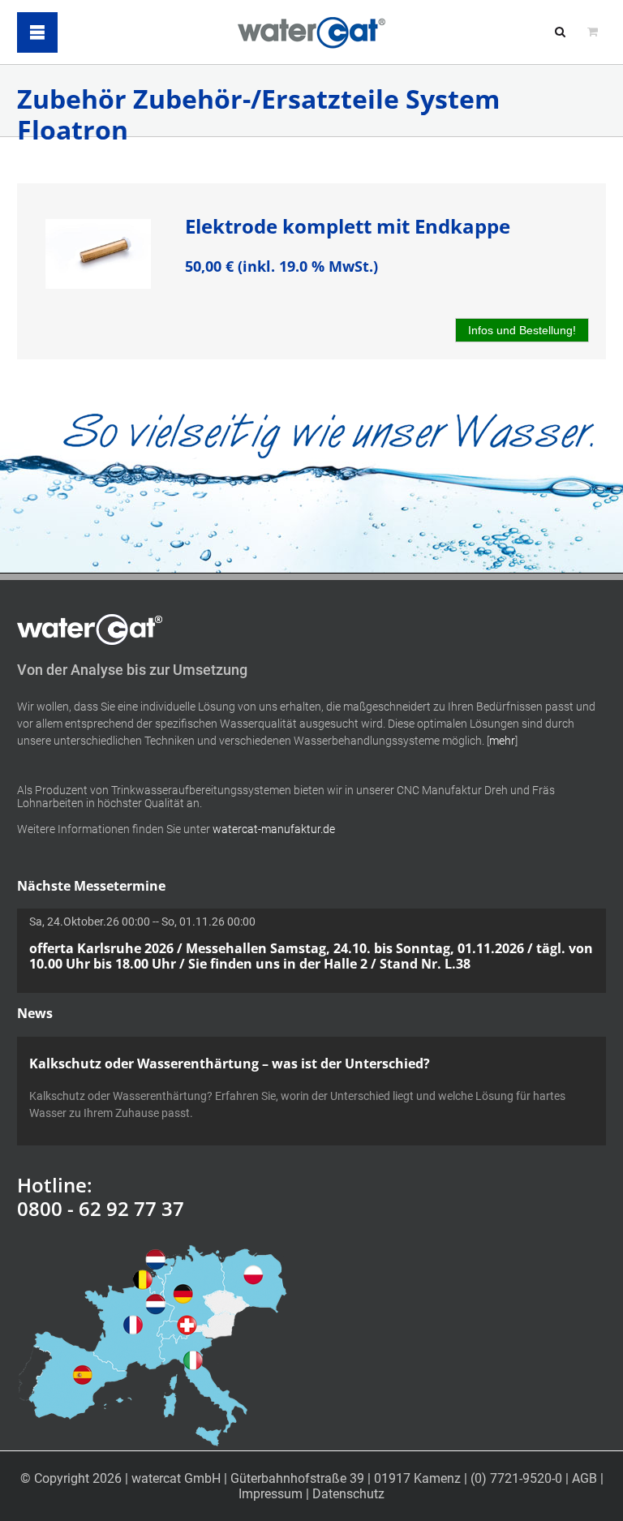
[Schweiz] (186, 1324)
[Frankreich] (133, 1324)
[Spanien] (82, 1375)
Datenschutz (348, 1494)
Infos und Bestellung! (522, 330)
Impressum (270, 1494)
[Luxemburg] (155, 1303)
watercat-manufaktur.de (274, 829)
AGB (584, 1478)
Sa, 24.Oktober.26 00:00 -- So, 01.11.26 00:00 (311, 943)
